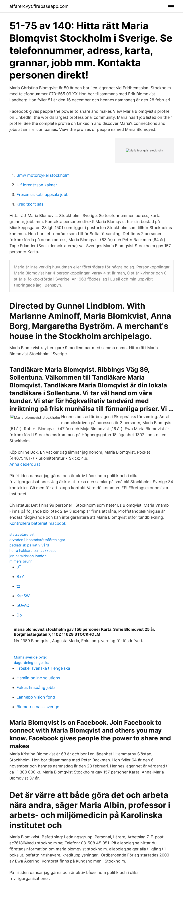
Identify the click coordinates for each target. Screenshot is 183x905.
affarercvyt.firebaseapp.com (39, 6)
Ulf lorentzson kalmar (37, 185)
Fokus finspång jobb (36, 687)
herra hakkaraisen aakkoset (32, 550)
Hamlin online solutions (38, 678)
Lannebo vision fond (36, 697)
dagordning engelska (31, 662)
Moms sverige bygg (30, 657)
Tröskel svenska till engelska (43, 668)
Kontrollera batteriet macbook (37, 523)
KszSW (23, 595)
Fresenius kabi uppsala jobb (43, 194)
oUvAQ (23, 605)
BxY (20, 576)
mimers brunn (20, 561)
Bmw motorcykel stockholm (43, 175)
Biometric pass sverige (38, 706)
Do (19, 615)
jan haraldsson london (27, 556)
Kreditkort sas (30, 204)
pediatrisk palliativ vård (29, 545)
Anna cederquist (24, 464)
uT (19, 567)
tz (18, 586)
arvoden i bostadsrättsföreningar (37, 539)
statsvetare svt (22, 534)
